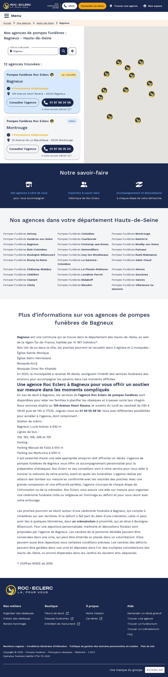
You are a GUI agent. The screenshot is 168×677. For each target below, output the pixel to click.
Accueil (7, 23)
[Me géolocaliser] (72, 51)
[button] (126, 90)
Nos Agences (24, 23)
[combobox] (34, 51)
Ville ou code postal (19, 47)
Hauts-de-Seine (45, 23)
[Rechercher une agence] (63, 51)
